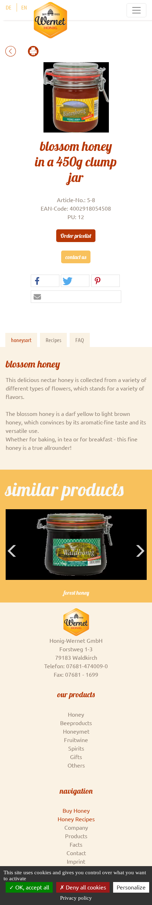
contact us (75, 256)
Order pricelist (75, 235)
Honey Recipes (76, 818)
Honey (76, 714)
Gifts (76, 756)
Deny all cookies (85, 887)
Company (76, 827)
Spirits (76, 748)
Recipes (53, 339)
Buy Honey (76, 810)
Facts (76, 844)
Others (76, 765)
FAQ (79, 339)
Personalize (131, 887)
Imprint (76, 861)
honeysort (21, 339)
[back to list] (11, 50)
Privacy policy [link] (76, 898)
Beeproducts (76, 722)
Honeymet (76, 731)
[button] (45, 281)
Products (76, 835)
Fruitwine (76, 739)
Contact (76, 852)
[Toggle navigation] (136, 10)
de (8, 7)
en (24, 7)
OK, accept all (31, 887)
